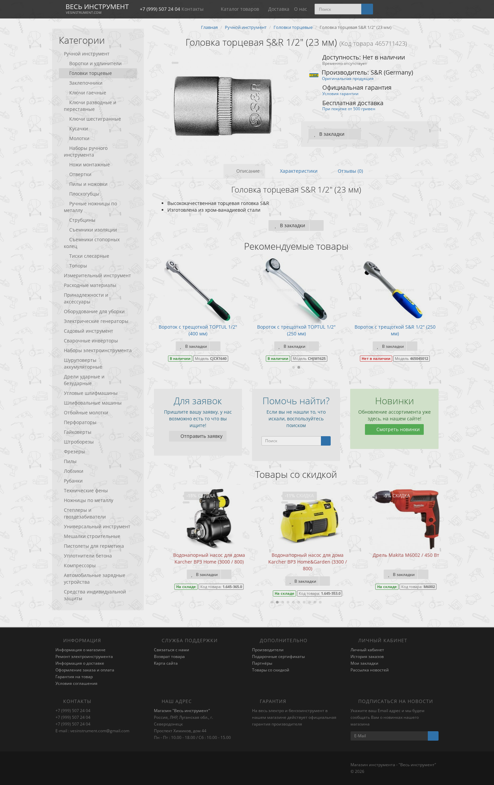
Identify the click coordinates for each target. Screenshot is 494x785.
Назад (247, 320)
